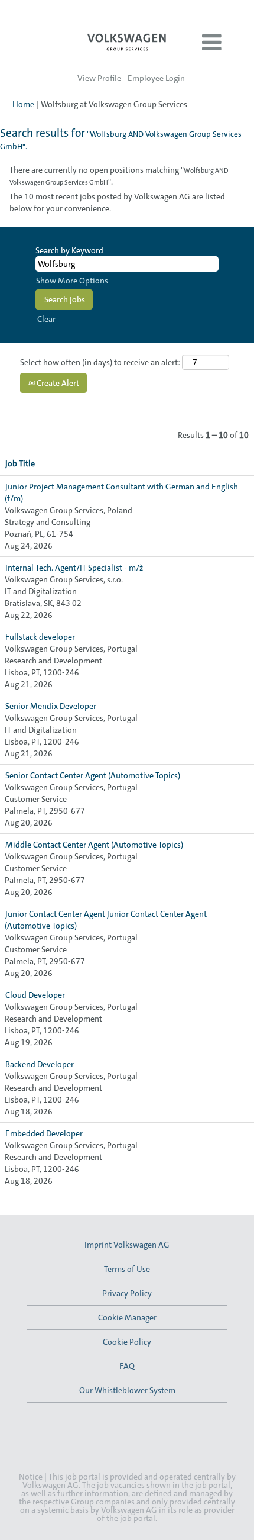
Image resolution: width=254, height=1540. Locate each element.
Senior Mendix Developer (50, 706)
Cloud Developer (35, 995)
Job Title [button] (20, 463)
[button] (212, 43)
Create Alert (57, 383)
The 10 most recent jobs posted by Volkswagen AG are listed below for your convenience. (117, 202)
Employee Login (156, 78)
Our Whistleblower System (127, 1390)
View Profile (99, 78)
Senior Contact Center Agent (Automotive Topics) (92, 775)
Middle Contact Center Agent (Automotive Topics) (94, 844)
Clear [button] (46, 319)
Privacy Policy (127, 1293)
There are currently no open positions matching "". (119, 176)
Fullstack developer (40, 637)
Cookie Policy (127, 1341)
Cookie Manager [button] (127, 1317)
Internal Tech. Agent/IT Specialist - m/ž (74, 567)
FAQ (127, 1366)
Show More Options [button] (72, 280)
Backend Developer (39, 1064)
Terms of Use (127, 1269)
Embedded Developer (44, 1133)
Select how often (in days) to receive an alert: (100, 362)
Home (23, 104)
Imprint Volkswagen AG (127, 1244)
